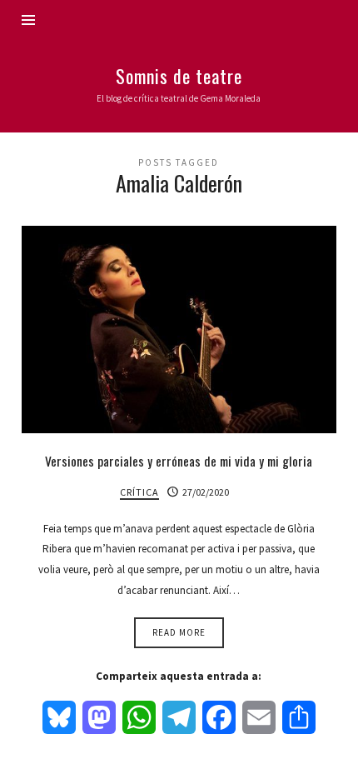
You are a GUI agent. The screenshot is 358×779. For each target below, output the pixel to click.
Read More (179, 632)
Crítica (139, 492)
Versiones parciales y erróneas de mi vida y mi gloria (178, 461)
